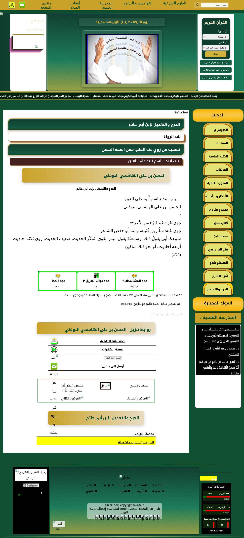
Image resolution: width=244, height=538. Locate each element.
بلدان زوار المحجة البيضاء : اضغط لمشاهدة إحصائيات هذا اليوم (124, 510)
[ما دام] (125, 478)
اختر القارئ (224, 42)
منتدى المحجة (45, 5)
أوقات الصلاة (75, 5)
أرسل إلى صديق (112, 366)
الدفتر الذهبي (91, 488)
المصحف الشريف (141, 488)
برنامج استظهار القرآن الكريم (215, 77)
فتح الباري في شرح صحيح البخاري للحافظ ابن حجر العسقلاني (218, 251)
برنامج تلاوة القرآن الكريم (216, 62)
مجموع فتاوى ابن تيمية (220, 211)
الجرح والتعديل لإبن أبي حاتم (219, 291)
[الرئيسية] (234, 5)
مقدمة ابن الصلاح (222, 238)
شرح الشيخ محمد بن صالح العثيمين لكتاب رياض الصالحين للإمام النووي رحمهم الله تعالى (219, 278)
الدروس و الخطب (222, 131)
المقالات (222, 143)
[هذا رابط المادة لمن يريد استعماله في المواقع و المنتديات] (54, 395)
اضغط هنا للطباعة (112, 341)
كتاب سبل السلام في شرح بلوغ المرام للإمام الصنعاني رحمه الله (218, 224)
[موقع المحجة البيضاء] (122, 60)
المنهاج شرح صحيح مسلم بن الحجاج (220, 264)
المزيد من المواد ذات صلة (136, 442)
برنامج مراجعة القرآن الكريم (216, 70)
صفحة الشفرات (112, 349)
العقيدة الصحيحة (158, 488)
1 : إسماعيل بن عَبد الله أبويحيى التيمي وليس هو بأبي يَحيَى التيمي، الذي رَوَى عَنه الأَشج (220, 327)
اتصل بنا (108, 485)
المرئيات (222, 170)
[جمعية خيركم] (28, 43)
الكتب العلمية (218, 156)
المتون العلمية (217, 183)
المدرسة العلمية (106, 5)
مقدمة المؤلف (144, 434)
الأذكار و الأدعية (216, 196)
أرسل (215, 54)
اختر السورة (223, 31)
